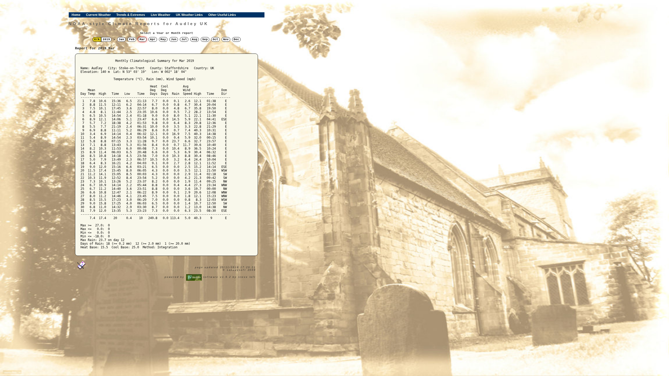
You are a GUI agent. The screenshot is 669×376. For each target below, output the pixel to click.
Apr (152, 39)
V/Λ (97, 39)
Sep (205, 39)
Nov (226, 39)
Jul (184, 39)
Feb (132, 39)
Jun (173, 39)
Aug (194, 39)
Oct (215, 39)
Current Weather (98, 15)
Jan (121, 39)
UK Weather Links (189, 15)
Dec (236, 39)
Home (76, 15)
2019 (106, 39)
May (163, 39)
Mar (142, 39)
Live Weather (160, 15)
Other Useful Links (222, 15)
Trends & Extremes (130, 15)
